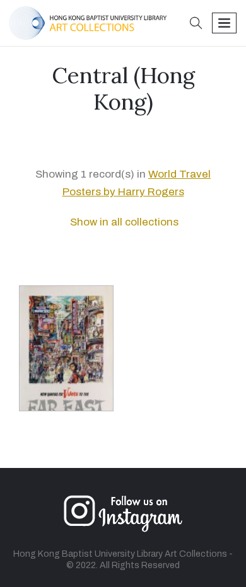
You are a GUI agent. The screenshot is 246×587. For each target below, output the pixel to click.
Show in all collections (123, 222)
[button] (196, 24)
